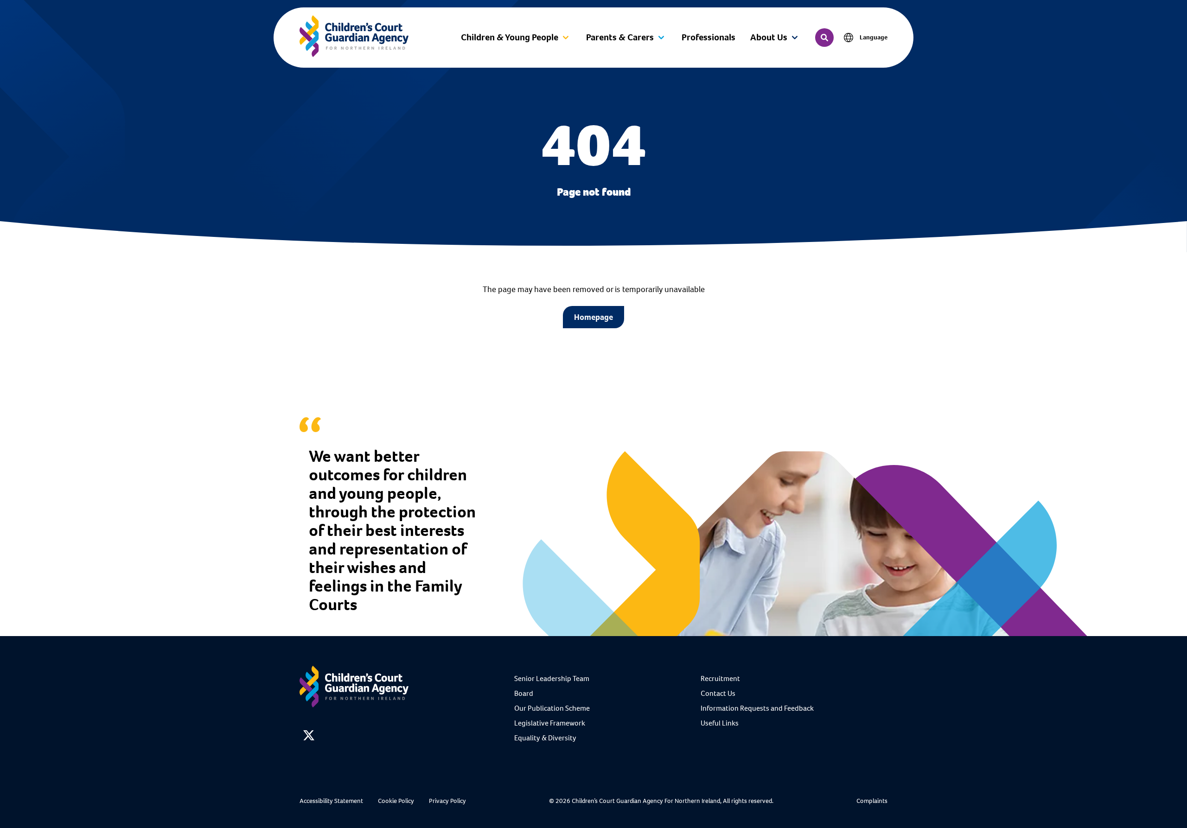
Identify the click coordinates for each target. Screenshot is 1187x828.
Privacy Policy (447, 800)
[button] (516, 37)
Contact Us (718, 693)
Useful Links (720, 723)
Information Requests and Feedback (757, 708)
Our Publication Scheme (552, 708)
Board (523, 693)
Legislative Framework (549, 723)
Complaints (871, 800)
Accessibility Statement (331, 800)
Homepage (593, 317)
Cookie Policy (396, 800)
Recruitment (720, 678)
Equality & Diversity (545, 738)
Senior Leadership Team (551, 678)
